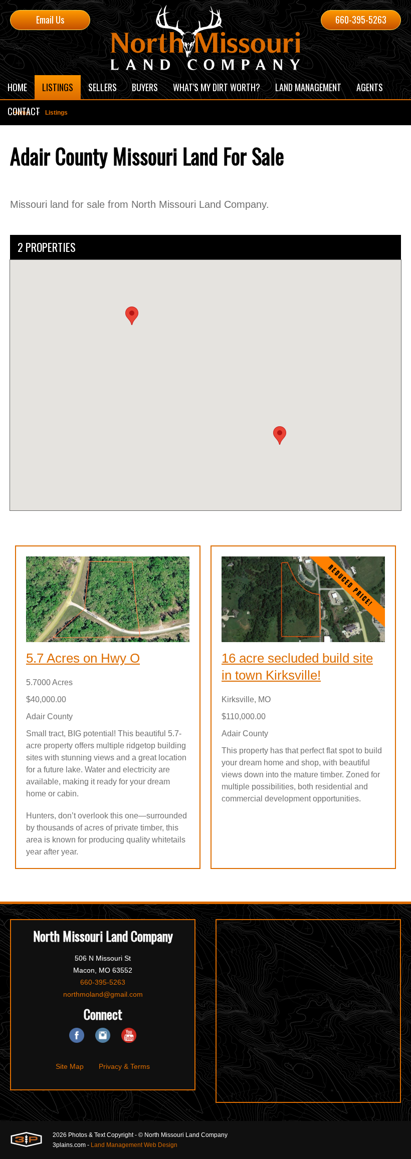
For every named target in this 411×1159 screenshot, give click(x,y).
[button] (279, 435)
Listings (56, 112)
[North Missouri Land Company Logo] (205, 37)
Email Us (50, 19)
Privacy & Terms (124, 1066)
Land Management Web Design (134, 1144)
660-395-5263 (360, 19)
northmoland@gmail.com (103, 994)
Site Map (70, 1066)
